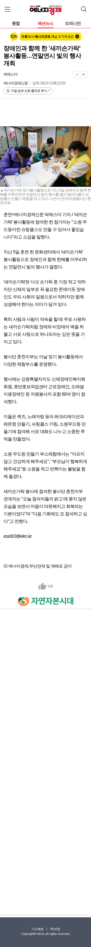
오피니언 (73, 23)
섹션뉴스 (45, 23)
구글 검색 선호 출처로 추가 (29, 90)
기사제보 (37, 929)
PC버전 (55, 929)
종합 (16, 23)
